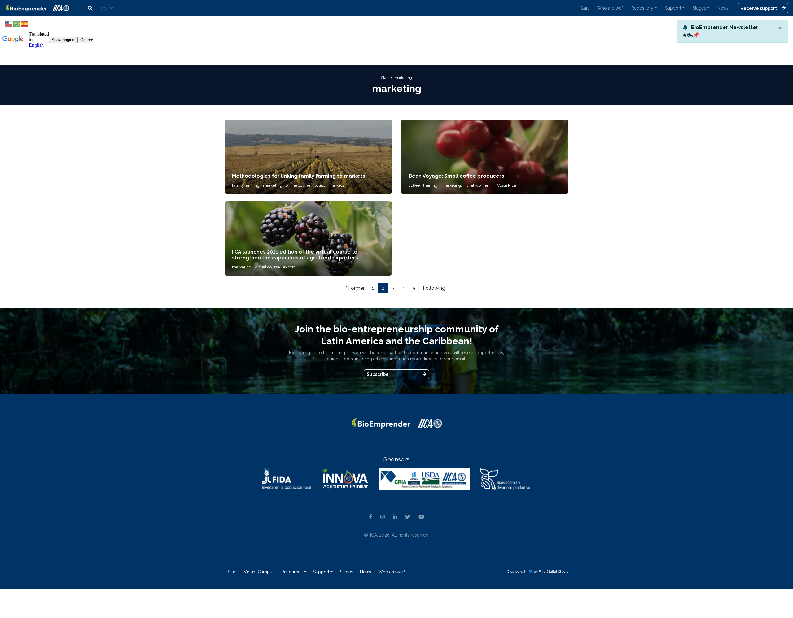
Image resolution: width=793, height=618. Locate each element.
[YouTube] (421, 517)
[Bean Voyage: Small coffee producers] (484, 156)
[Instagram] (382, 517)
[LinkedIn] (395, 517)
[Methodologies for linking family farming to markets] (308, 156)
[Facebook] (370, 517)
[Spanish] (25, 23)
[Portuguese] (17, 23)
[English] (9, 23)
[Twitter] (408, 517)
